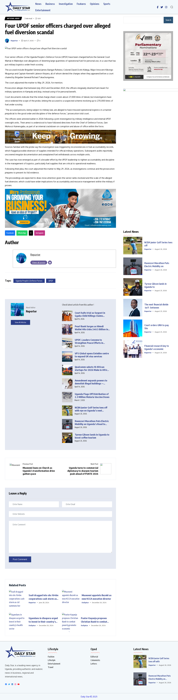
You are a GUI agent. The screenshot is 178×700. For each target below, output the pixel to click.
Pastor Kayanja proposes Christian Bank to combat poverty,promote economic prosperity (94, 620)
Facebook (10, 233)
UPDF (50, 280)
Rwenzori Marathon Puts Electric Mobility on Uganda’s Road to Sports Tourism (92, 422)
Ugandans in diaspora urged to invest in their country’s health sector (43, 620)
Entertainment (42, 10)
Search (168, 20)
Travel (50, 667)
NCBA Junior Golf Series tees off (158, 244)
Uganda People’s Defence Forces (29, 280)
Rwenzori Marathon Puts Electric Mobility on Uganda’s (160, 677)
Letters (94, 663)
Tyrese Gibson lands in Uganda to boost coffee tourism (92, 436)
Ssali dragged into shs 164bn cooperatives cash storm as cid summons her (43, 597)
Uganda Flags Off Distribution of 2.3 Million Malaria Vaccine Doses (92, 395)
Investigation (66, 4)
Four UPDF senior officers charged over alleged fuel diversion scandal (58, 28)
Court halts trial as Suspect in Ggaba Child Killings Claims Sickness (90, 314)
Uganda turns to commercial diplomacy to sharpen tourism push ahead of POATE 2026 (82, 470)
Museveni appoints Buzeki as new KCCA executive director (96, 597)
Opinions (94, 4)
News (38, 4)
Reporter (14, 41)
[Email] (50, 262)
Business (50, 4)
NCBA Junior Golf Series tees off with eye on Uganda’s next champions (91, 409)
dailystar (85, 602)
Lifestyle (51, 660)
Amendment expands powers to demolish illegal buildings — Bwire (91, 382)
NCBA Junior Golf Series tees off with (159, 660)
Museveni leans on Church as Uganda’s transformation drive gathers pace (39, 470)
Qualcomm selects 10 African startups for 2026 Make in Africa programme (92, 368)
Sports (106, 4)
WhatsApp (22, 233)
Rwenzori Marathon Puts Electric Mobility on (156, 264)
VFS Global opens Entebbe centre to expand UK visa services (92, 355)
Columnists (95, 660)
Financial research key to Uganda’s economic (156, 347)
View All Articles (20, 322)
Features (81, 4)
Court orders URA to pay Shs (156, 327)
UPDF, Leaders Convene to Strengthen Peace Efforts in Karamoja (89, 341)
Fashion (51, 656)
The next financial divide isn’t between (156, 306)
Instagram (39, 233)
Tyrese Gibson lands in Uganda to (155, 285)
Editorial (94, 656)
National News (13, 18)
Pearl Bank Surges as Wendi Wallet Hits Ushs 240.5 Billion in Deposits (91, 328)
